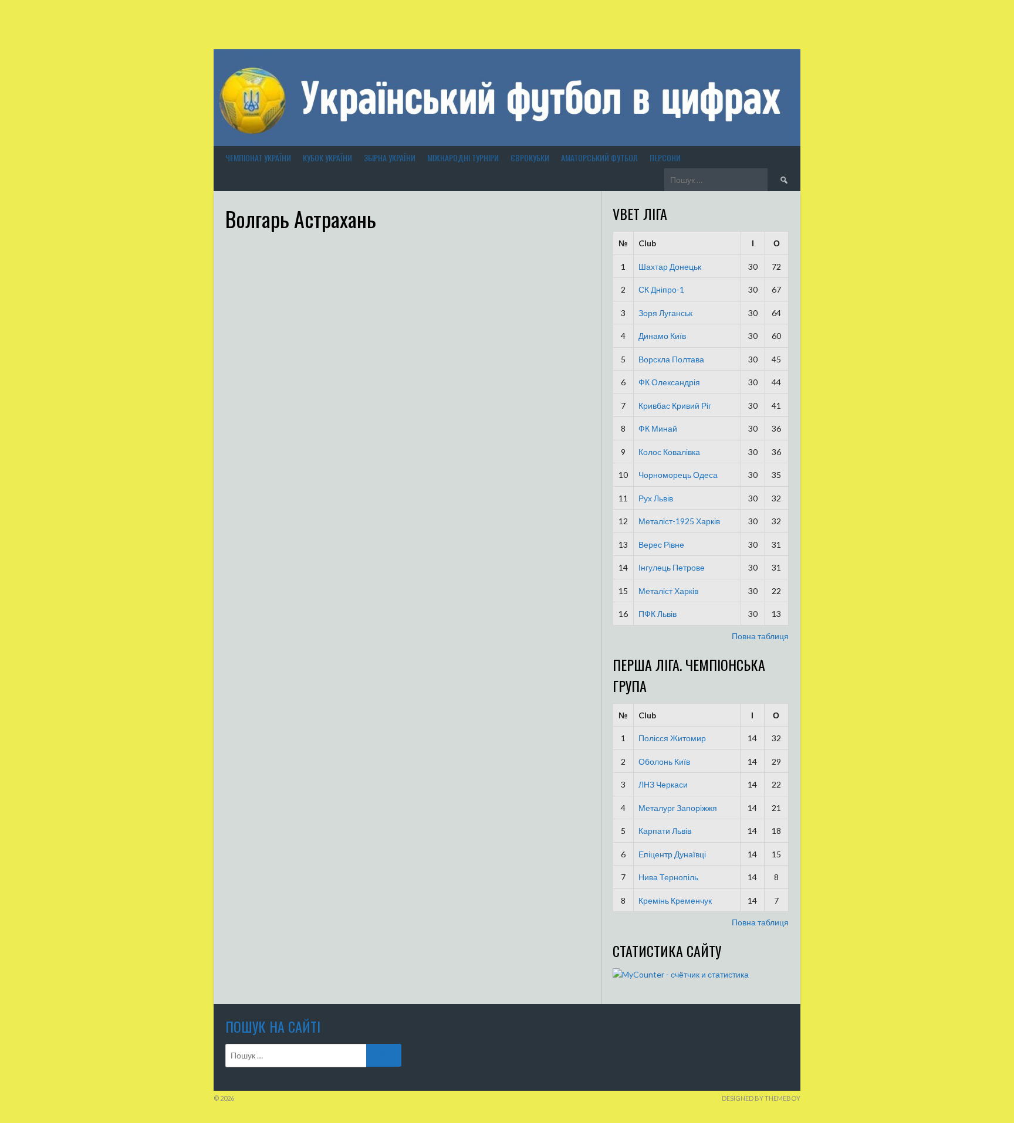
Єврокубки (530, 157)
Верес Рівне (661, 544)
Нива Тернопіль (668, 877)
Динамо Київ (662, 336)
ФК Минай (657, 428)
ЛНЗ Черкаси (663, 784)
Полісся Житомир (672, 738)
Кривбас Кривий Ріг (674, 405)
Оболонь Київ (664, 761)
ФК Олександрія (669, 382)
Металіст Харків (668, 591)
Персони (665, 157)
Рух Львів (655, 498)
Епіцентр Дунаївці (672, 854)
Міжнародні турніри (463, 157)
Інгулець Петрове (671, 567)
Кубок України (327, 157)
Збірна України (389, 157)
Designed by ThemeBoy (761, 1098)
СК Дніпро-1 (661, 289)
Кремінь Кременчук (675, 900)
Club (647, 243)
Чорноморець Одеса (678, 475)
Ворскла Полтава (671, 359)
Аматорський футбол (599, 157)
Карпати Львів (664, 831)
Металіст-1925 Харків (679, 521)
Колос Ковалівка (669, 452)
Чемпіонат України (258, 157)
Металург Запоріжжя (677, 808)
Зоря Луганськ (665, 313)
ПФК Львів (657, 614)
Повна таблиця (760, 636)
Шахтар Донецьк (669, 267)
